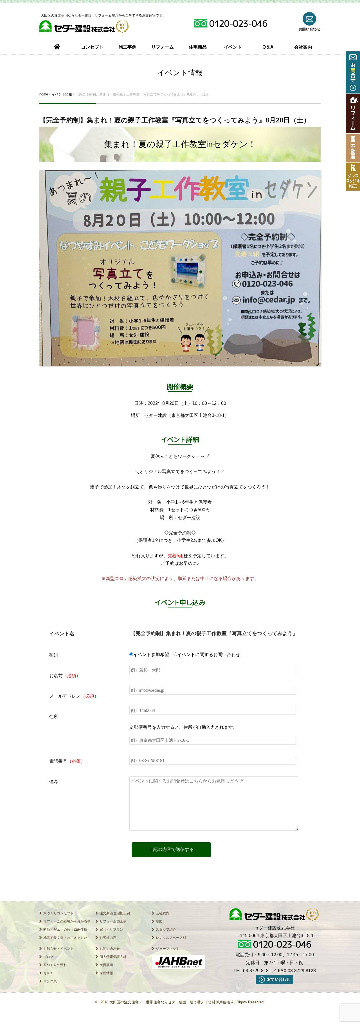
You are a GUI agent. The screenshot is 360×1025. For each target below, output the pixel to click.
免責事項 (106, 965)
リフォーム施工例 (113, 921)
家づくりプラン (111, 930)
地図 (159, 921)
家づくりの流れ (55, 965)
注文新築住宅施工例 (115, 913)
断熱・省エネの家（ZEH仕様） (67, 930)
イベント (233, 47)
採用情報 (106, 973)
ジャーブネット (167, 949)
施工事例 (127, 47)
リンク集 (50, 981)
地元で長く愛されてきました (65, 938)
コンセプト (92, 47)
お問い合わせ (110, 949)
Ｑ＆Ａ (48, 973)
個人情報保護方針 (113, 957)
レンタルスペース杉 (171, 938)
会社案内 (303, 47)
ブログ (48, 957)
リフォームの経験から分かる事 (67, 921)
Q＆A (268, 47)
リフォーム (162, 47)
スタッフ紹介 (166, 930)
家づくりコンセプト (58, 913)
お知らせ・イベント (58, 949)
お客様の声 (108, 938)
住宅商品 (198, 47)
